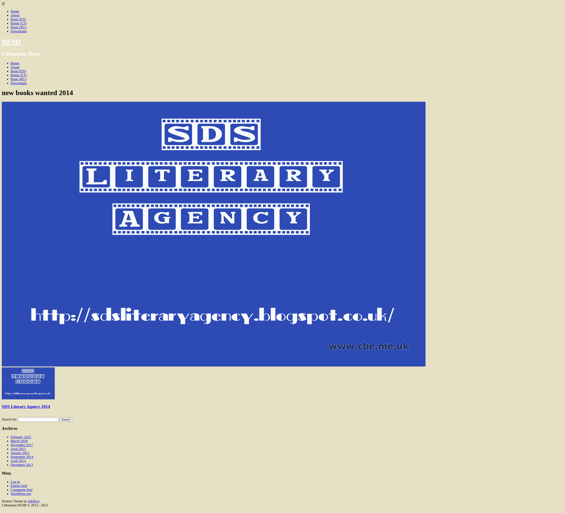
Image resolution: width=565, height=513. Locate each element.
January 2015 (20, 453)
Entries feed (19, 486)
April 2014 (18, 461)
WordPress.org (21, 494)
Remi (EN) (18, 19)
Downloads (19, 31)
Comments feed (21, 490)
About (15, 15)
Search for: (9, 419)
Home (15, 11)
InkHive (34, 501)
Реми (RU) (18, 27)
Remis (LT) (19, 23)
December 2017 (22, 445)
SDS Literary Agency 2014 (26, 406)
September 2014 (22, 457)
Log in (15, 482)
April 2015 (18, 449)
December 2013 (22, 465)
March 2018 (19, 441)
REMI (11, 42)
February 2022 (21, 437)
